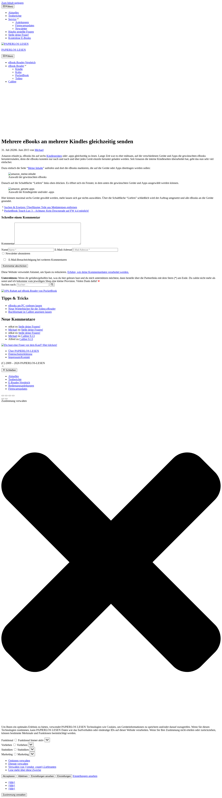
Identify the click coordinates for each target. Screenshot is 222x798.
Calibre (12, 81)
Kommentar (7, 243)
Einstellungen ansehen (42, 776)
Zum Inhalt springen (12, 2)
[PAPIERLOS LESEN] (15, 43)
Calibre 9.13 (28, 335)
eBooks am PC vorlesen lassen (25, 305)
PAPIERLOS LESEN (13, 49)
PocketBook (22, 75)
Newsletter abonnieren (17, 253)
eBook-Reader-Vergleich (22, 62)
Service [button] (12, 19)
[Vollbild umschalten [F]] (9, 395)
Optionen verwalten (19, 760)
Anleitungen (22, 22)
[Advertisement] (111, 110)
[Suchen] (52, 285)
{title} (11, 782)
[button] (2, 366)
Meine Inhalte (35, 168)
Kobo (18, 72)
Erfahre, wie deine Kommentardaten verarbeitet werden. (98, 272)
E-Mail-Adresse (63, 249)
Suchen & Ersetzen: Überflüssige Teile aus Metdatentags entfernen (40, 207)
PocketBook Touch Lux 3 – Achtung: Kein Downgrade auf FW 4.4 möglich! (46, 210)
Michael (12, 329)
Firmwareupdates (24, 25)
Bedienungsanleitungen (21, 385)
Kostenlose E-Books (19, 37)
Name (4, 249)
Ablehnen (23, 776)
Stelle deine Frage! (18, 34)
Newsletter (21, 28)
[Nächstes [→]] (6, 398)
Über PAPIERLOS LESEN (23, 350)
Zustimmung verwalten (14, 794)
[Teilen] (6, 395)
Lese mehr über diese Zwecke (24, 769)
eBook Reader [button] (16, 65)
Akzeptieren (9, 776)
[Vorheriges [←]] (2, 398)
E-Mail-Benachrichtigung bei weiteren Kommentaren (37, 259)
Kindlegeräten (54, 155)
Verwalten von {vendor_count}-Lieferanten (32, 766)
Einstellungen (64, 776)
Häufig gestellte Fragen (21, 31)
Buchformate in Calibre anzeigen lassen (30, 311)
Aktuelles (13, 12)
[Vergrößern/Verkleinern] (13, 395)
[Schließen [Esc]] (2, 395)
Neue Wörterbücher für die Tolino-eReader (32, 308)
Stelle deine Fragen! (29, 326)
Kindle (19, 69)
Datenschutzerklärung (20, 354)
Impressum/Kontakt (19, 357)
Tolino (18, 78)
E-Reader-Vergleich (19, 382)
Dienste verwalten (18, 763)
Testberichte (15, 15)
